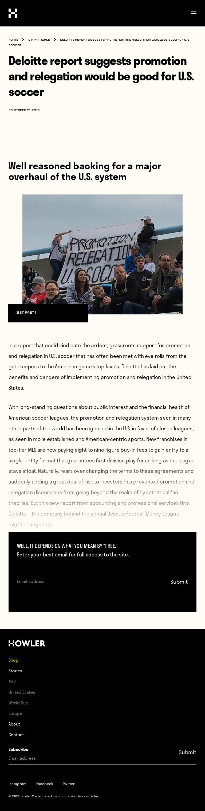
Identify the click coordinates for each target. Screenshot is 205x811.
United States (22, 692)
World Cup (19, 702)
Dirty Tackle (39, 39)
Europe (15, 713)
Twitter (69, 783)
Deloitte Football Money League (143, 513)
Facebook (44, 783)
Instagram (18, 783)
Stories (15, 670)
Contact (16, 734)
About (14, 723)
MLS (12, 681)
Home (13, 39)
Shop (13, 660)
